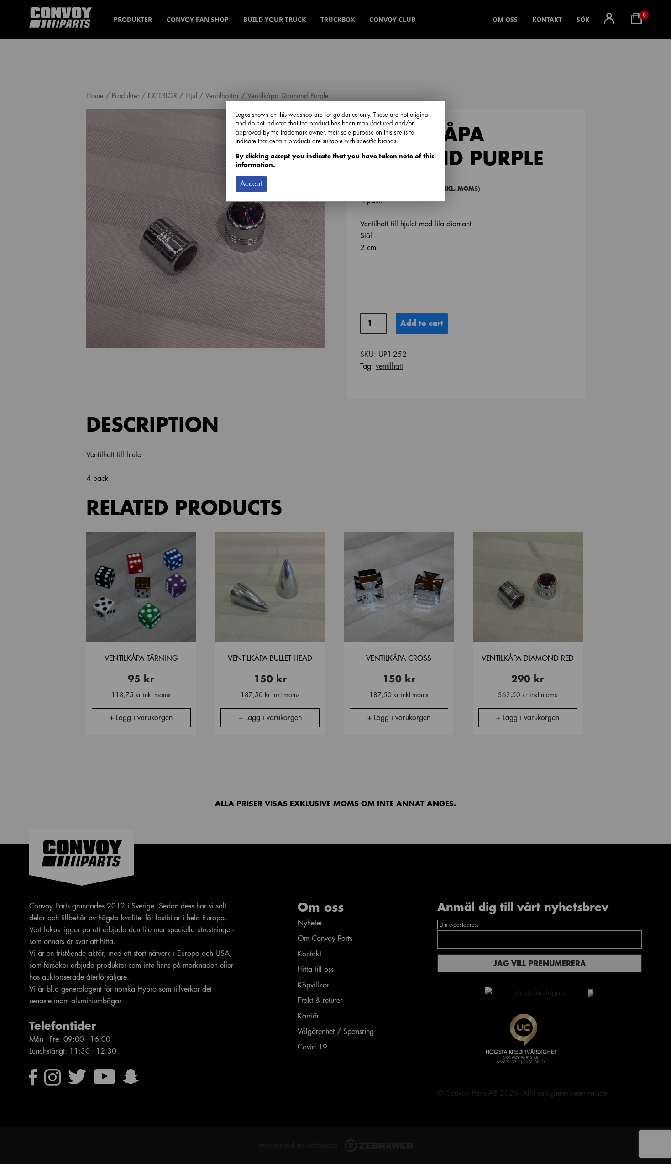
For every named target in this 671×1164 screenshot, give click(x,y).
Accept (251, 184)
